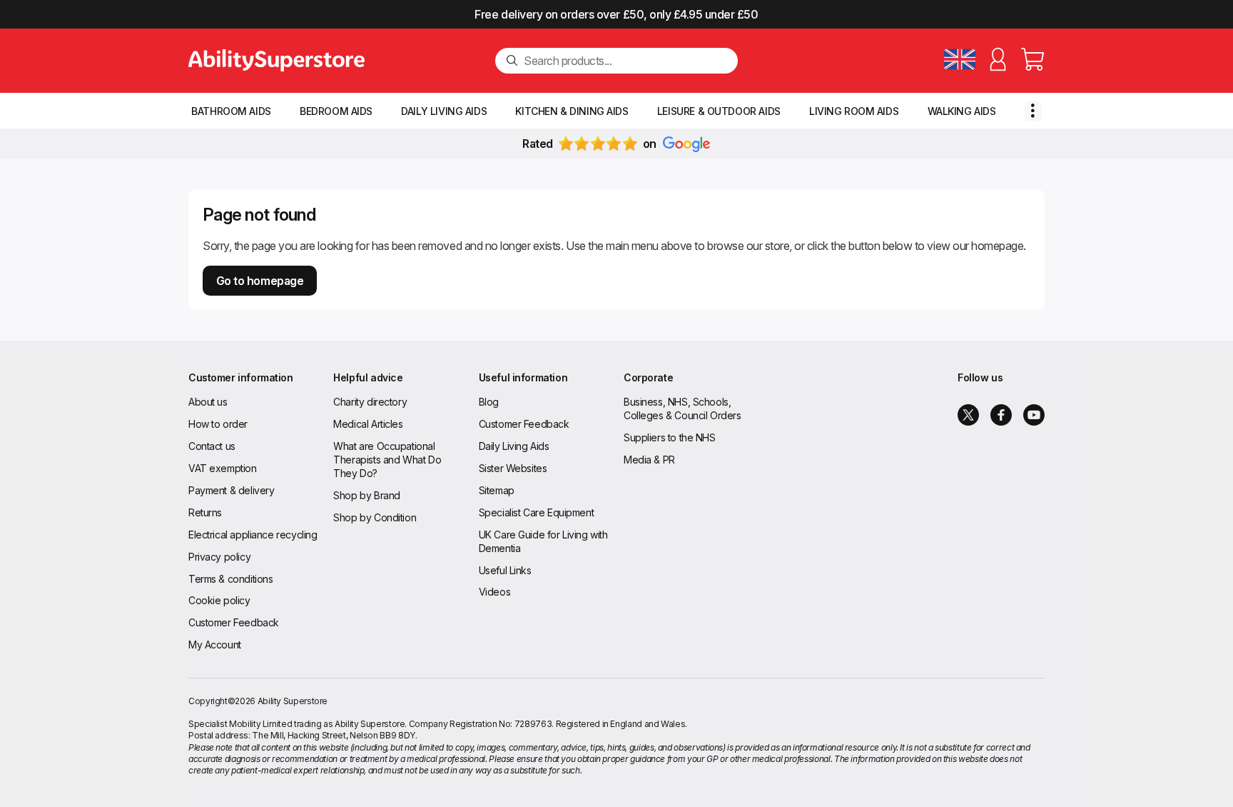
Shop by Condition (374, 517)
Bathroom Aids (231, 111)
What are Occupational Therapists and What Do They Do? (387, 459)
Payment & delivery (231, 490)
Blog (489, 402)
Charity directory (370, 402)
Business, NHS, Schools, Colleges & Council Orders (682, 408)
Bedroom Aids (336, 111)
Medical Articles (367, 424)
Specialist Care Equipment (536, 512)
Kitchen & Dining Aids (571, 111)
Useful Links (505, 570)
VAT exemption (222, 468)
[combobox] (625, 61)
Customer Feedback (233, 622)
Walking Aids (962, 111)
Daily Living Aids (444, 111)
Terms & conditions (230, 579)
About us (208, 402)
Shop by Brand (366, 495)
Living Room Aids (853, 111)
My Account (214, 644)
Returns (205, 512)
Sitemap (496, 490)
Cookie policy (219, 600)
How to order (218, 424)
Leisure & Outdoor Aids (719, 111)
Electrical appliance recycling (252, 534)
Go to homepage (259, 281)
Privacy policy (219, 557)
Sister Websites (513, 468)
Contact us (211, 446)
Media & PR (649, 459)
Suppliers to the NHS (670, 437)
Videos (494, 592)
